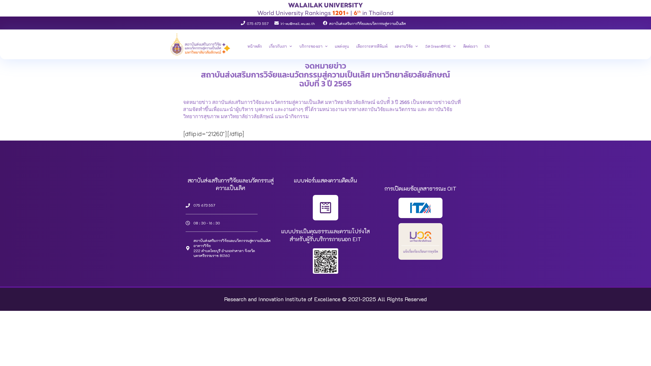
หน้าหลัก (254, 46)
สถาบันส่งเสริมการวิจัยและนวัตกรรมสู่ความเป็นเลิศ (367, 23)
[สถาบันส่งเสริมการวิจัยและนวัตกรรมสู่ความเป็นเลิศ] (325, 23)
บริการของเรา (310, 46)
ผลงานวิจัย (404, 46)
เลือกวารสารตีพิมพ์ (372, 46)
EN (487, 46)
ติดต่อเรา (470, 46)
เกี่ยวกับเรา (278, 46)
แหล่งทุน (342, 46)
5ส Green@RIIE (438, 46)
